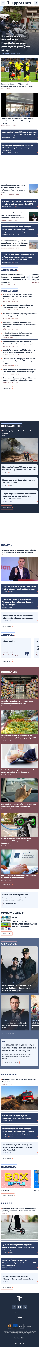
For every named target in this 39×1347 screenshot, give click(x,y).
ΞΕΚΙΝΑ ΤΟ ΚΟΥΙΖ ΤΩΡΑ (10, 1062)
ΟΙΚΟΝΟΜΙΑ (9, 672)
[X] (25, 1307)
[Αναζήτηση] (36, 3)
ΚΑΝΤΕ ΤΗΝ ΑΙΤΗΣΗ (9, 904)
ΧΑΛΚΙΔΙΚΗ (9, 1074)
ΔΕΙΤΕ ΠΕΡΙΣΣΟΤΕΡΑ (8, 1034)
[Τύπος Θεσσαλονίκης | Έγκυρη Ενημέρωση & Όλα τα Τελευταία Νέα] (19, 3)
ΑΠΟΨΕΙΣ (7, 635)
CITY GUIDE (8, 944)
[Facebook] (14, 1307)
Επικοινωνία (19, 1313)
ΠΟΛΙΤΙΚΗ (7, 545)
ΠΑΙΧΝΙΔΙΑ (8, 1167)
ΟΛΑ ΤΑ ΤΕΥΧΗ (6, 933)
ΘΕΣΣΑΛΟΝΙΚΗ (11, 426)
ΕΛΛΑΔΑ (6, 1203)
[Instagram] (19, 1307)
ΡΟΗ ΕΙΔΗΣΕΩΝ (9, 290)
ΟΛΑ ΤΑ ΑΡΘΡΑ (6, 388)
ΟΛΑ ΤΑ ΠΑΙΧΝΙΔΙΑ (8, 1195)
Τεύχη (19, 1317)
